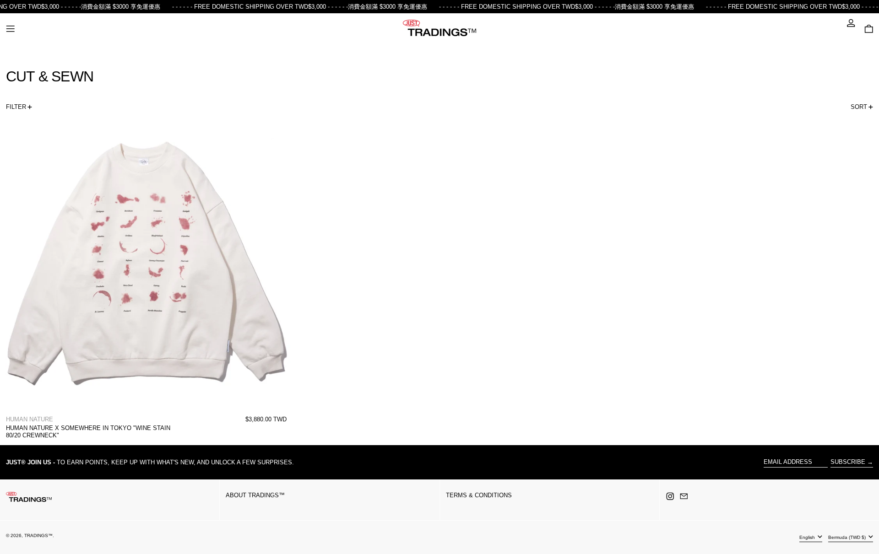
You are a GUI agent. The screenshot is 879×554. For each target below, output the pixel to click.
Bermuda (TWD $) (847, 536)
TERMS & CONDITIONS (479, 495)
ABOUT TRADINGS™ (255, 495)
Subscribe (847, 461)
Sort (859, 106)
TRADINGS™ (38, 535)
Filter (16, 106)
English (807, 536)
